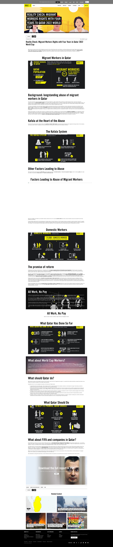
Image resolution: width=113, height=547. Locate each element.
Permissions (44, 541)
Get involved (50, 532)
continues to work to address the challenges (66, 371)
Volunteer (48, 536)
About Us (26, 532)
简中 (74, 2)
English (58, 2)
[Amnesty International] (28, 5)
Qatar (45, 487)
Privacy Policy (26, 541)
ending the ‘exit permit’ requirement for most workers (44, 276)
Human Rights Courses (39, 536)
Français (66, 2)
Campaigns (27, 487)
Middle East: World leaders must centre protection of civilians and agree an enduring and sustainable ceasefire (55, 525)
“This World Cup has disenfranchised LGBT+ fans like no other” (76, 526)
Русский (81, 2)
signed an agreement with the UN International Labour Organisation (60, 270)
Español (62, 2)
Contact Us (25, 534)
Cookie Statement (39, 541)
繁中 (77, 2)
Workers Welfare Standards (78, 364)
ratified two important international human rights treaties (74, 274)
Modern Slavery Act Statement (28, 536)
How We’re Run (26, 535)
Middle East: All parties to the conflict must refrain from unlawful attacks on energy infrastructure (35, 525)
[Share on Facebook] (33, 36)
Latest (60, 532)
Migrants (42, 487)
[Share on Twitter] (35, 36)
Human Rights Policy (45, 447)
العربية (70, 2)
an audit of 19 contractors (47, 370)
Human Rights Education (39, 535)
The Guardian (45, 107)
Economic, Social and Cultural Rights (34, 487)
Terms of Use (30, 541)
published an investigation (71, 111)
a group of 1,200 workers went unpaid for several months (51, 114)
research (38, 297)
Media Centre (38, 534)
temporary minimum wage (72, 273)
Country (28, 508)
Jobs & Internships (74, 537)
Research (60, 536)
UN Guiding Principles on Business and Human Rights (60, 442)
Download (56, 473)
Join (48, 534)
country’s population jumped (39, 102)
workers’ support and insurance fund (56, 274)
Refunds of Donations (49, 541)
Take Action (49, 535)
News (59, 507)
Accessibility (34, 541)
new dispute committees (40, 274)
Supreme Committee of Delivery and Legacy (68, 363)
